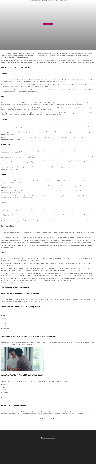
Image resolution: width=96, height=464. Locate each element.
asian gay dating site (65, 126)
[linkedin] (51, 418)
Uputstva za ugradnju (51, 0)
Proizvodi (35, 0)
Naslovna (31, 0)
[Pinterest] (47, 418)
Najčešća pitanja (60, 0)
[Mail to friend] (49, 418)
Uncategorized (48, 24)
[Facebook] (43, 418)
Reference (43, 0)
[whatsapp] (53, 418)
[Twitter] (41, 418)
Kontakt (65, 0)
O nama (39, 0)
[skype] (55, 418)
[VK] (45, 418)
